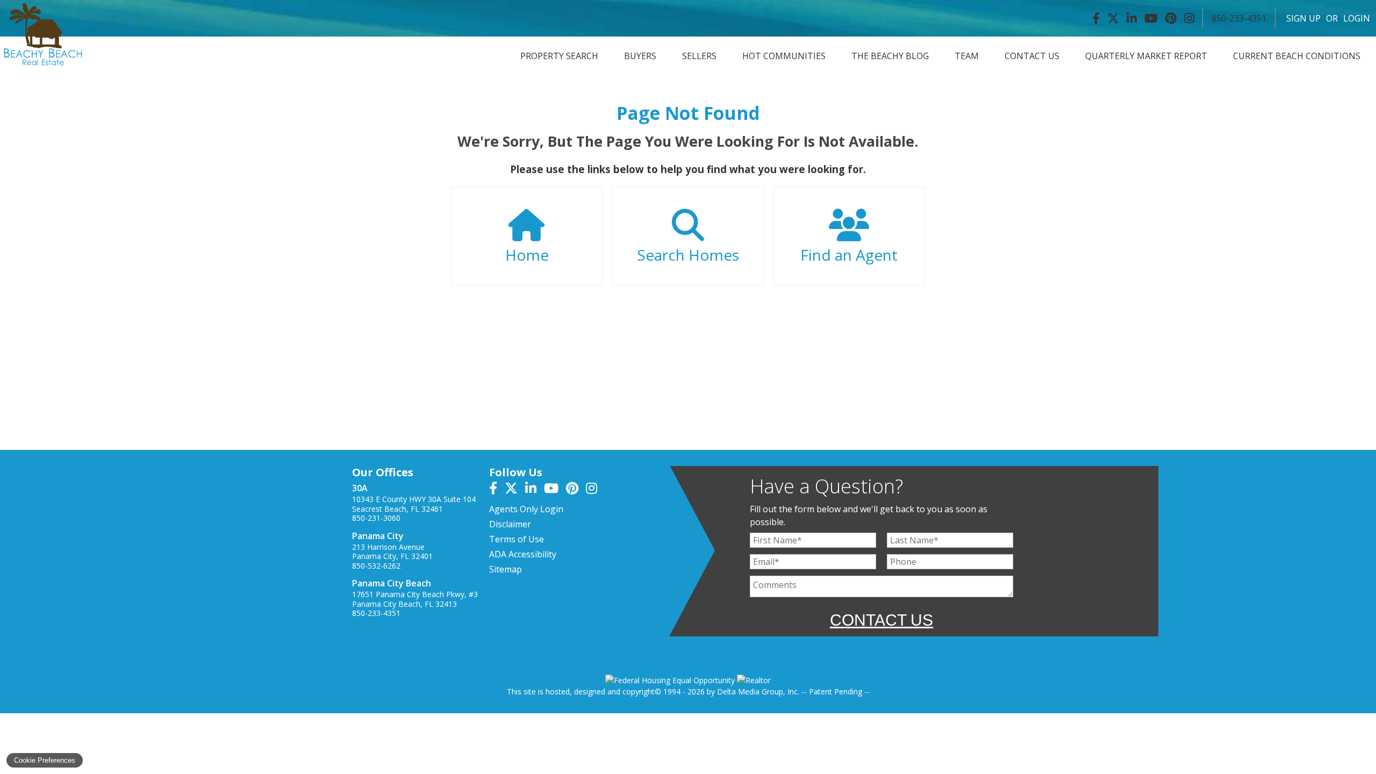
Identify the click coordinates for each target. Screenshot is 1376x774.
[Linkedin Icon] (1132, 18)
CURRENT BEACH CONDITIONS (1296, 56)
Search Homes (688, 255)
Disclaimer (510, 524)
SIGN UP (1303, 18)
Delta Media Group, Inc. (758, 691)
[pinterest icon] (576, 490)
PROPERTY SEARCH (559, 56)
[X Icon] (1113, 18)
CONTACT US (1032, 56)
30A (360, 488)
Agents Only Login (526, 509)
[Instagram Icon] (1189, 18)
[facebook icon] (497, 490)
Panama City (378, 536)
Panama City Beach (391, 583)
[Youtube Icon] (1151, 18)
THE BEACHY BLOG (890, 56)
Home (527, 255)
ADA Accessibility (522, 554)
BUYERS (640, 56)
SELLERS (699, 56)
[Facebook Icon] (1096, 18)
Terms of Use (516, 539)
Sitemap (505, 569)
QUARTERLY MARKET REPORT (1146, 56)
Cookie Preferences (44, 760)
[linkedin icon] (534, 490)
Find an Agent (849, 255)
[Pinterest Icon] (1171, 18)
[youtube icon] (555, 490)
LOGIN (1356, 18)
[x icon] (515, 490)
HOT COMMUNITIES (784, 56)
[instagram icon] (594, 490)
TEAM (967, 56)
